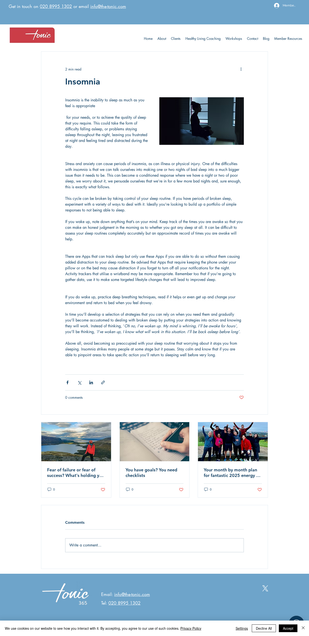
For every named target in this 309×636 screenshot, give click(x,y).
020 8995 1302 (56, 6)
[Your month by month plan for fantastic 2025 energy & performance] (233, 441)
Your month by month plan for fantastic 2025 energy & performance (231, 472)
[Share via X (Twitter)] (79, 382)
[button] (288, 38)
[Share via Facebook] (67, 382)
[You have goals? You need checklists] (155, 441)
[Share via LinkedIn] (91, 382)
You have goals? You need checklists (151, 472)
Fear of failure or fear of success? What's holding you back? (75, 472)
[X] (265, 588)
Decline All (264, 628)
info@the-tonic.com (108, 6)
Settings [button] (242, 628)
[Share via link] (103, 382)
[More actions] (241, 69)
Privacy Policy (190, 628)
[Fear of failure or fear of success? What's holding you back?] (76, 441)
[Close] (303, 628)
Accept (288, 628)
